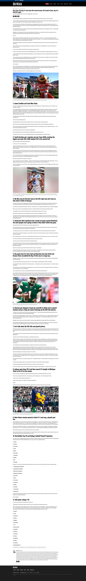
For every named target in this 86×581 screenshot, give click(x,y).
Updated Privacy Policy (23, 572)
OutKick (17, 3)
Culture (50, 3)
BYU (26, 547)
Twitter (15, 16)
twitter (18, 561)
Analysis (54, 3)
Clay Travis (20, 550)
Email (17, 16)
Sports (47, 3)
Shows (62, 3)
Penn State (22, 547)
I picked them (18, 143)
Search (70, 3)
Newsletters (66, 3)
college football (16, 547)
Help (28, 572)
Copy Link (18, 16)
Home (14, 8)
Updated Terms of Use (16, 572)
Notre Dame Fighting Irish (32, 547)
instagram (17, 561)
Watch (58, 3)
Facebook (13, 16)
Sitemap (38, 572)
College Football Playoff (41, 547)
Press (35, 572)
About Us (31, 572)
